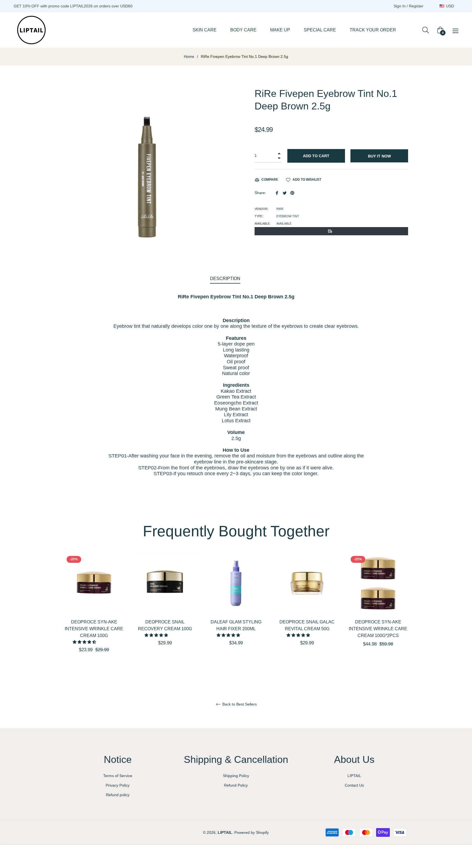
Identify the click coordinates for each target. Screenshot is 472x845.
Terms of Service (117, 775)
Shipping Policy (236, 775)
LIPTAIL (354, 775)
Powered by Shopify (251, 832)
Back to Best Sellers (239, 704)
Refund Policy (236, 785)
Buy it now (379, 156)
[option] (93, 612)
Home (189, 56)
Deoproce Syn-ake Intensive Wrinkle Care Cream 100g (94, 629)
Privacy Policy (117, 785)
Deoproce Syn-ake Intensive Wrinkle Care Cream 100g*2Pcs (378, 629)
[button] (85, 642)
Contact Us (354, 785)
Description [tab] (225, 278)
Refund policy (117, 795)
